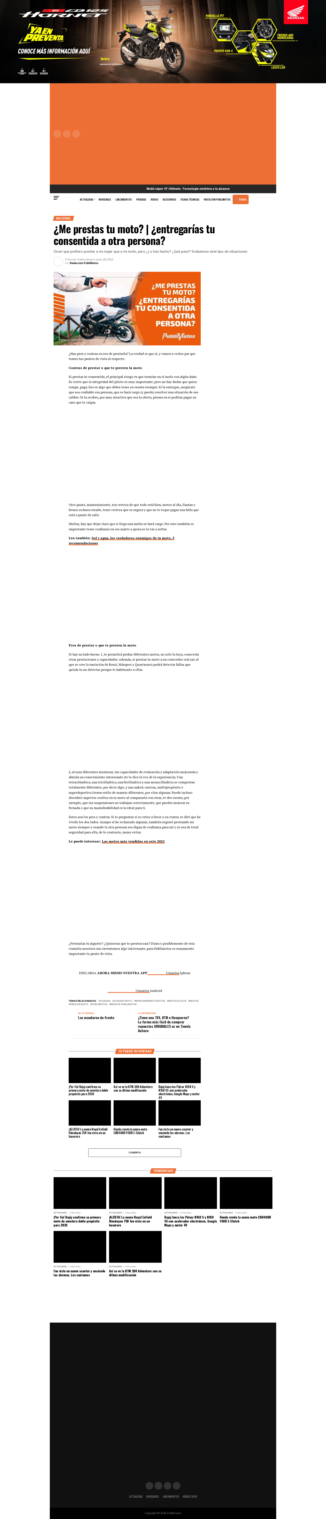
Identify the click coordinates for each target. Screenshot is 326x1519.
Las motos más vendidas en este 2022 (133, 841)
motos (194, 1001)
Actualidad (86, 199)
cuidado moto (123, 1001)
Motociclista (177, 1001)
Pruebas (141, 199)
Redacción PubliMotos (84, 263)
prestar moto (79, 1004)
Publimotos (99, 1004)
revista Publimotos (124, 1004)
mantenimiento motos (150, 1001)
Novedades (105, 199)
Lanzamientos (123, 199)
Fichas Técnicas (190, 199)
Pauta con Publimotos (217, 199)
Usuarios (172, 973)
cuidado (105, 1001)
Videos (154, 199)
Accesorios (169, 199)
